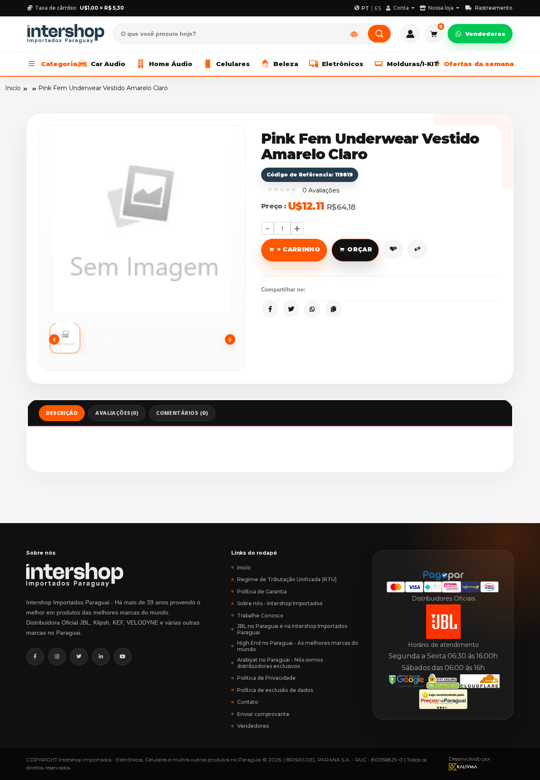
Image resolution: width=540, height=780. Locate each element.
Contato (247, 702)
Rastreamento (494, 8)
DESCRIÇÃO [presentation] (62, 413)
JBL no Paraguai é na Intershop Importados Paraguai (292, 629)
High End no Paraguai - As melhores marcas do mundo (297, 646)
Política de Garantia (262, 591)
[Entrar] (410, 33)
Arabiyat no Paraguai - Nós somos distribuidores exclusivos (280, 663)
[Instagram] (57, 656)
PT (365, 8)
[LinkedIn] (101, 656)
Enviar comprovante (263, 714)
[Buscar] (379, 34)
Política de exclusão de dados (275, 690)
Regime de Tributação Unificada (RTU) (287, 579)
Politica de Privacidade (266, 678)
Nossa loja (441, 8)
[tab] (62, 413)
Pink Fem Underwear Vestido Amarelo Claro (103, 88)
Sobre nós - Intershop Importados (279, 603)
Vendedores (485, 33)
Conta (401, 8)
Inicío (13, 88)
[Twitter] (79, 656)
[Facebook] (35, 656)
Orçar (359, 249)
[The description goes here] (73, 338)
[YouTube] (123, 656)
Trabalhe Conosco (260, 615)
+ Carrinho (299, 249)
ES (378, 8)
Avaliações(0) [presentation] (116, 413)
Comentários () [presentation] (182, 413)
